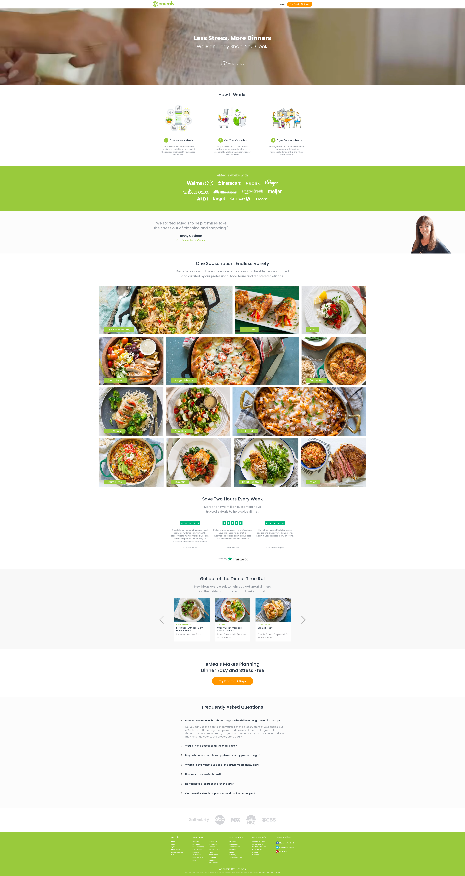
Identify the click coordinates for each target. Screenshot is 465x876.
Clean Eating (197, 849)
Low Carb (212, 847)
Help (172, 855)
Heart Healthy (198, 857)
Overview (196, 841)
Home (173, 841)
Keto (194, 860)
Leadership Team (258, 841)
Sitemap (277, 872)
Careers (255, 852)
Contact (255, 855)
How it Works (175, 849)
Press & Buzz (257, 849)
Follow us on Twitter (286, 847)
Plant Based (213, 855)
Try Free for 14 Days (232, 681)
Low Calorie (213, 844)
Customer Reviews (259, 847)
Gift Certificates (177, 852)
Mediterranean (214, 849)
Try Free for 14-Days (299, 4)
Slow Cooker (213, 863)
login (282, 4)
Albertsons (233, 844)
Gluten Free (197, 855)
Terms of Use (260, 872)
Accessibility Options (232, 869)
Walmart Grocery (235, 857)
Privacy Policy (269, 872)
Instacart (232, 849)
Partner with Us (258, 844)
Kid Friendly (213, 841)
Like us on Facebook (286, 843)
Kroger (231, 852)
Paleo (211, 852)
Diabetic (196, 852)
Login (173, 844)
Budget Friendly (198, 847)
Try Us (173, 847)
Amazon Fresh (234, 847)
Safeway (232, 855)
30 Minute (196, 844)
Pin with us (283, 852)
